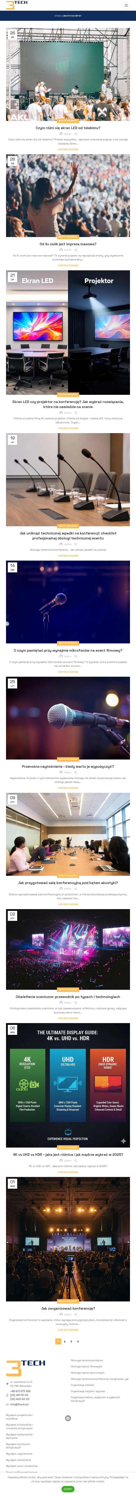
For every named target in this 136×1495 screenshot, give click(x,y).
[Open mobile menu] (126, 5)
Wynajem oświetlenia (18, 1460)
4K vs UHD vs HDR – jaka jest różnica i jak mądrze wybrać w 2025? (68, 1154)
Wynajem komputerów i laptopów (19, 1436)
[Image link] (25, 1368)
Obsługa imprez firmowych (86, 1366)
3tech (58, 16)
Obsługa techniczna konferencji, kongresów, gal (99, 1378)
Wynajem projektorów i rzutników (19, 1416)
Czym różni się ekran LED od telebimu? (68, 128)
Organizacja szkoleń (82, 1385)
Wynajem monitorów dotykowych (18, 1445)
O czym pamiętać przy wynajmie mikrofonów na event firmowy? (68, 650)
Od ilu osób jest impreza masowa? (68, 244)
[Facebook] (68, 1418)
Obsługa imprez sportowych (87, 1372)
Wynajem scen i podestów (22, 1466)
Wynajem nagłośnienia (19, 1453)
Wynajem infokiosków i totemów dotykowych (19, 1426)
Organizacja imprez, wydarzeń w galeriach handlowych (95, 1399)
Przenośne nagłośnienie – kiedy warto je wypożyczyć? (68, 766)
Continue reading (68, 149)
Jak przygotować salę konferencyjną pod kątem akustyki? (68, 882)
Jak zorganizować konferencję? (68, 1308)
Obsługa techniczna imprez (87, 1360)
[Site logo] (16, 5)
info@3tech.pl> (19, 1404)
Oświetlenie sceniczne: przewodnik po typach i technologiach (68, 996)
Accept (68, 1489)
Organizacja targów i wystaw (88, 1391)
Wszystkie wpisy (68, 120)
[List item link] (35, 1395)
